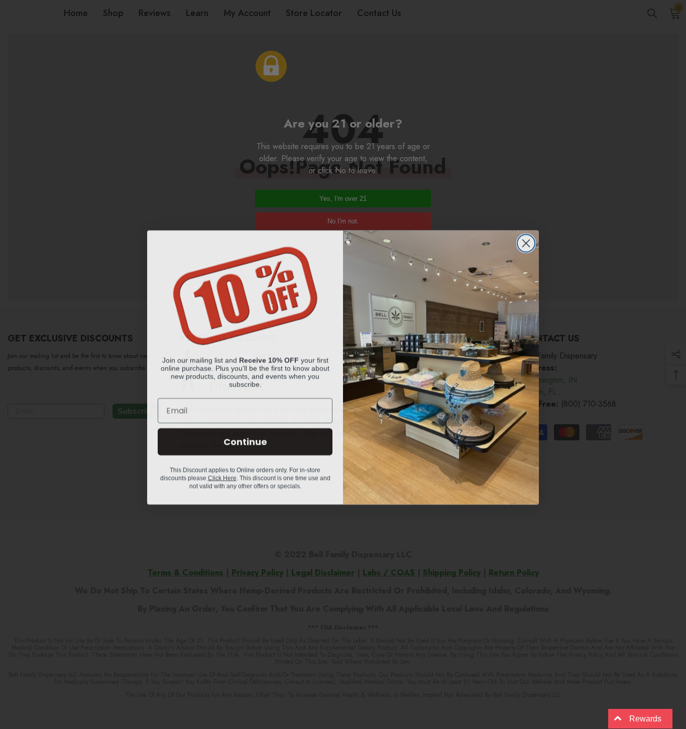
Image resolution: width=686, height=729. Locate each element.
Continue (245, 438)
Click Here (222, 474)
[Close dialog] (526, 240)
